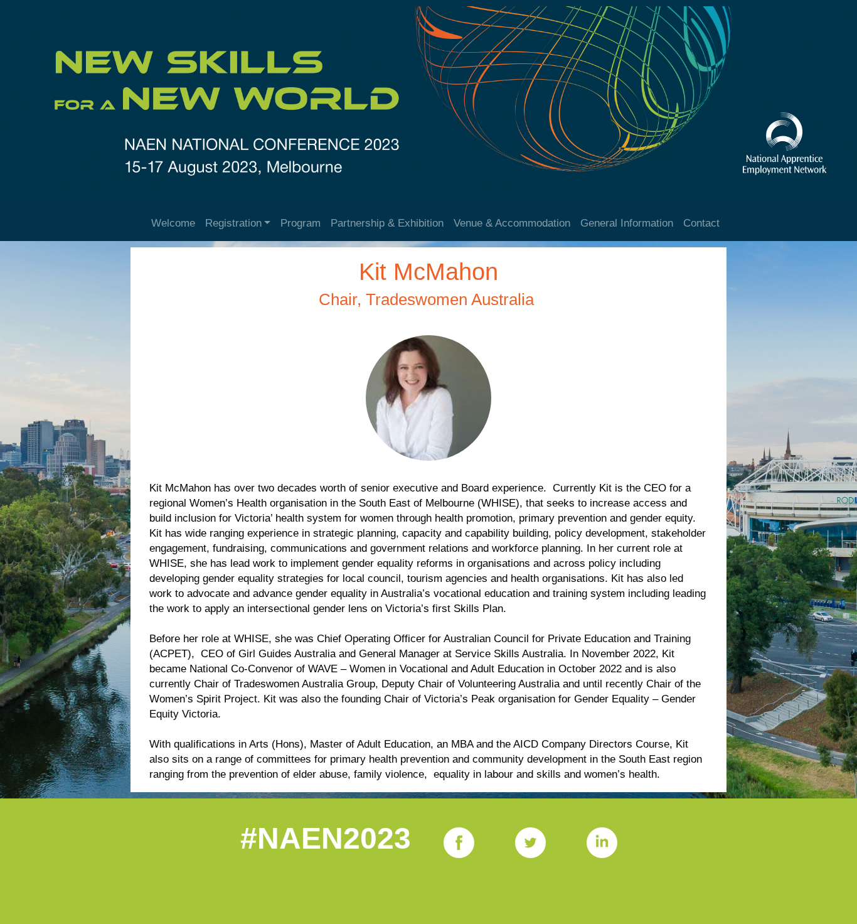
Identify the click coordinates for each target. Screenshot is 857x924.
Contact (701, 223)
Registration (233, 223)
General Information (626, 223)
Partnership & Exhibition (387, 223)
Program (300, 223)
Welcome (173, 223)
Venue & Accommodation (512, 223)
